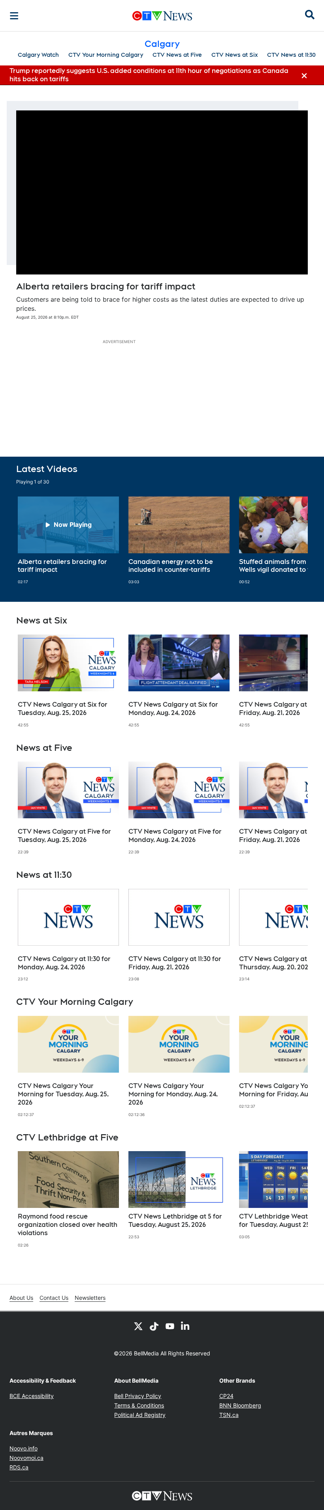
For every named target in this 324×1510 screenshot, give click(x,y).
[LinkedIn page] (185, 1326)
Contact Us (54, 1297)
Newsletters (90, 1297)
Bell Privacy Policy (137, 1395)
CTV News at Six (234, 55)
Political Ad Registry (140, 1414)
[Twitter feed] (138, 1326)
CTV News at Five (177, 55)
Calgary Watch (38, 55)
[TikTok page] (154, 1326)
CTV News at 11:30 (291, 55)
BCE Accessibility (31, 1395)
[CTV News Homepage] (162, 16)
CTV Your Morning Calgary (105, 55)
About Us (21, 1297)
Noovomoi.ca (26, 1457)
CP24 (226, 1395)
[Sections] (14, 16)
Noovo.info (23, 1448)
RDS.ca (18, 1467)
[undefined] (68, 540)
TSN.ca (229, 1414)
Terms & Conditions (139, 1405)
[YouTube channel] (170, 1326)
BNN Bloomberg (240, 1405)
